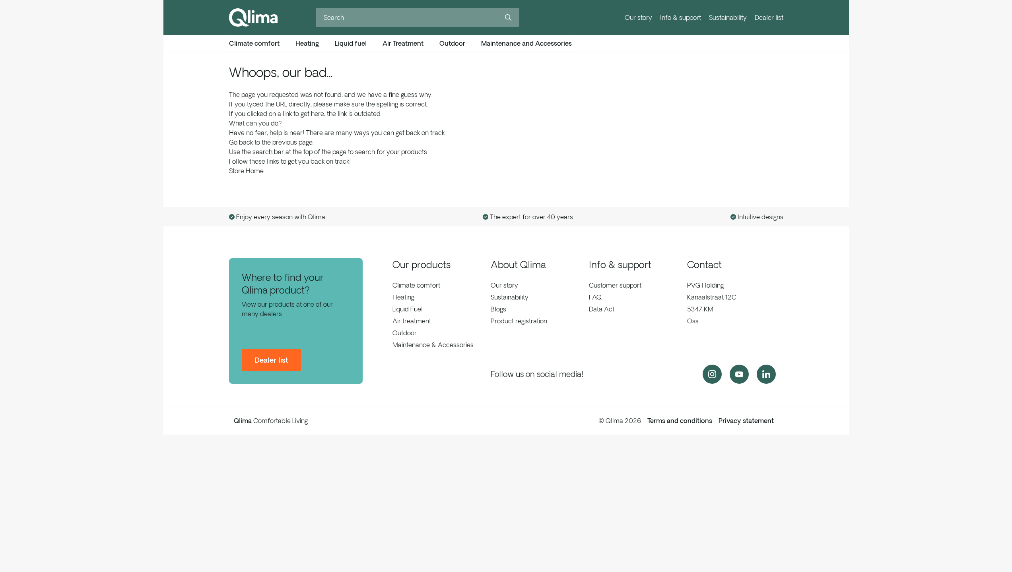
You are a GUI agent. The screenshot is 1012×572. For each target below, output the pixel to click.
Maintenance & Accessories (433, 344)
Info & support (680, 17)
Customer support (615, 285)
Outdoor (404, 332)
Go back (241, 142)
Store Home (246, 170)
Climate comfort (416, 285)
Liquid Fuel (407, 309)
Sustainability (728, 17)
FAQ (595, 297)
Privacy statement (746, 420)
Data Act (601, 309)
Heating (403, 297)
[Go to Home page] (253, 17)
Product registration (519, 321)
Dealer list (769, 17)
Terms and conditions (679, 420)
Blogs (498, 309)
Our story (638, 17)
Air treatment (411, 321)
